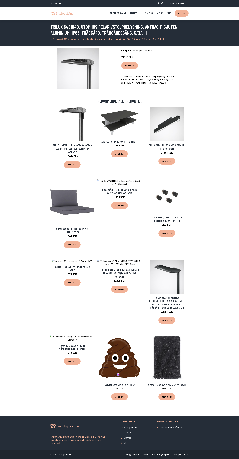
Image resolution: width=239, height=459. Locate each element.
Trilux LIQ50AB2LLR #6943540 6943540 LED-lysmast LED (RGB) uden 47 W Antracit (72, 149)
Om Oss (127, 437)
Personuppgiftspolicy (160, 454)
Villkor (146, 454)
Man (150, 50)
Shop (170, 13)
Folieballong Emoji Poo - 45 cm (119, 384)
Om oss (149, 13)
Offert (181, 13)
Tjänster (128, 432)
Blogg (159, 13)
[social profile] (60, 3)
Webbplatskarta (180, 454)
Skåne (162, 3)
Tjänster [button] (135, 13)
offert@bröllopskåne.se (177, 3)
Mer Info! (129, 65)
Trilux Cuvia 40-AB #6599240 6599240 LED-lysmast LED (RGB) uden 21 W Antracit (119, 273)
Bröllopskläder (140, 50)
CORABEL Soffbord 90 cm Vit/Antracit (120, 141)
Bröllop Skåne (118, 13)
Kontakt (137, 454)
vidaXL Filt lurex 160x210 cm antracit (167, 384)
